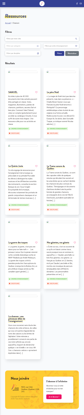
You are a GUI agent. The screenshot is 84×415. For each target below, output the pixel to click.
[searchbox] (59, 46)
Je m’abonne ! (54, 396)
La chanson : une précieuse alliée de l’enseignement (16, 319)
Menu (4, 3)
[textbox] (13, 46)
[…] (54, 124)
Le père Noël (53, 92)
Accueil (8, 23)
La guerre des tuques (18, 242)
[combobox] (22, 46)
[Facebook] (77, 3)
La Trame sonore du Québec (56, 167)
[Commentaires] (80, 3)
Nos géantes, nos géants (58, 242)
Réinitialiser (72, 53)
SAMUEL (12, 92)
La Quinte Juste (15, 166)
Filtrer (59, 53)
